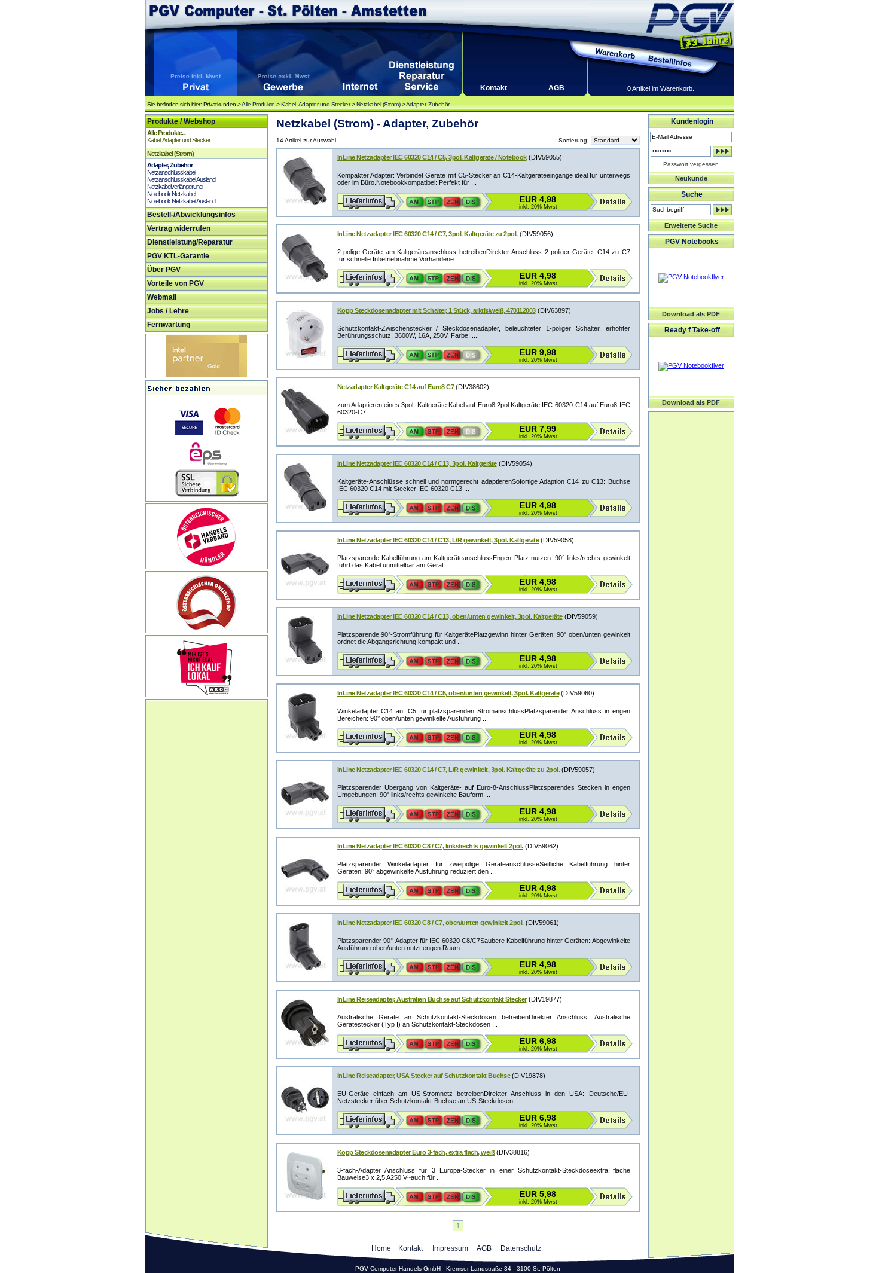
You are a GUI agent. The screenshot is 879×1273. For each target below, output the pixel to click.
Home (381, 1248)
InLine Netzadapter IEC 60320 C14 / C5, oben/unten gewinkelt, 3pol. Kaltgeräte (448, 693)
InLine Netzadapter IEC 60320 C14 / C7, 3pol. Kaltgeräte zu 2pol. (427, 233)
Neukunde (691, 178)
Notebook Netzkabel (171, 193)
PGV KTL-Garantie (178, 256)
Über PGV (164, 269)
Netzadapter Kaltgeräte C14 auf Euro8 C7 (395, 386)
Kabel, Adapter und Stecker (315, 104)
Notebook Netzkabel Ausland (181, 200)
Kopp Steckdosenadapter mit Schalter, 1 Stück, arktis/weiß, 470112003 (436, 310)
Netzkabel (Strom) (378, 104)
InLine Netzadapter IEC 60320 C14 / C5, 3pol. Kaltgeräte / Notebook (432, 157)
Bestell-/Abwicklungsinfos (191, 214)
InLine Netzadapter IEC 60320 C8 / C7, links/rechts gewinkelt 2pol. (430, 846)
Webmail (161, 297)
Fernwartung (168, 324)
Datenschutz (520, 1248)
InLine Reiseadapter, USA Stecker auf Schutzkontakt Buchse (424, 1075)
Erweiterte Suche (691, 225)
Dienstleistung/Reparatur (190, 242)
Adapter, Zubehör (428, 104)
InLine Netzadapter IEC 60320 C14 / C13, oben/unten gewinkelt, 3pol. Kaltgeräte (450, 616)
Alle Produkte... (166, 132)
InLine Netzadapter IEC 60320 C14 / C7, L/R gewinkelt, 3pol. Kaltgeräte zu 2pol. (448, 769)
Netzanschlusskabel (171, 172)
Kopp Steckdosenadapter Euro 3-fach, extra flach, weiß (416, 1152)
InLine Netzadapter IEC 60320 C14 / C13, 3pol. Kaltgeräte (417, 463)
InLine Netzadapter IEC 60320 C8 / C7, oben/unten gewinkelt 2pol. (430, 922)
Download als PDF (691, 314)
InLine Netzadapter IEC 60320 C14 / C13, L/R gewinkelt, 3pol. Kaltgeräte (438, 540)
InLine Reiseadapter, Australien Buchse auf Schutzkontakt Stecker (432, 999)
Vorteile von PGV (175, 283)
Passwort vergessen (691, 164)
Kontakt (493, 88)
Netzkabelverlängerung (174, 186)
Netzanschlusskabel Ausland (181, 179)
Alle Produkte (258, 104)
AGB (556, 88)
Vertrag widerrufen (178, 228)
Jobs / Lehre (168, 311)
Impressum (450, 1248)
